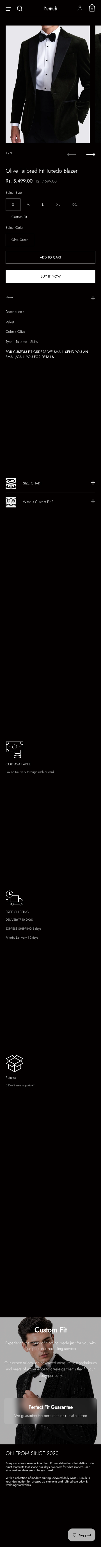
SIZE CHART (32, 483)
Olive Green (20, 239)
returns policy (24, 1085)
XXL (74, 204)
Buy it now (51, 276)
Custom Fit (19, 217)
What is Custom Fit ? (38, 501)
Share (9, 297)
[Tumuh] (50, 8)
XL (58, 204)
